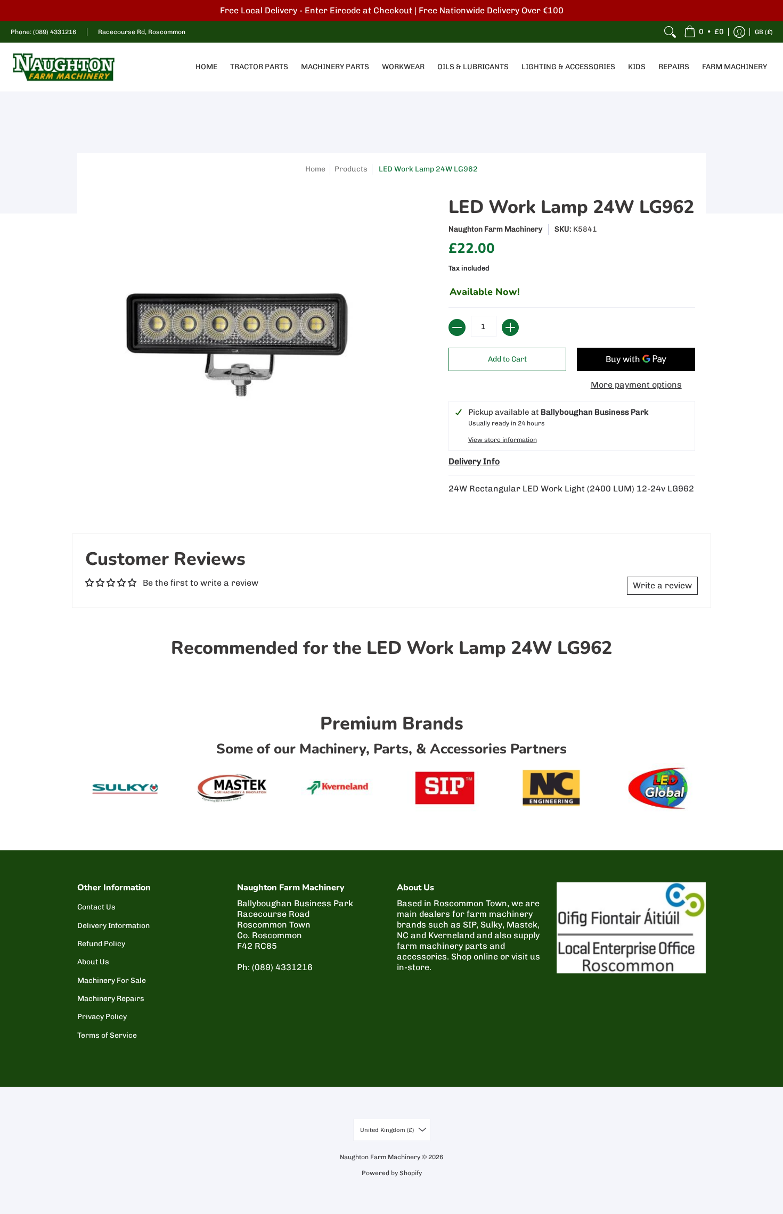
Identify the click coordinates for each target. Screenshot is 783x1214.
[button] (704, 32)
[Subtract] (457, 327)
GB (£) (764, 32)
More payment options (636, 385)
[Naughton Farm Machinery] (64, 67)
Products (351, 169)
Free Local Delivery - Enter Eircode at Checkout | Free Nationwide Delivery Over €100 (392, 10)
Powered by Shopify (392, 1173)
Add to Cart (507, 359)
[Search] (670, 32)
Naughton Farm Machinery (495, 229)
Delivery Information (113, 925)
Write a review (662, 585)
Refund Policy (101, 943)
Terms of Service (107, 1035)
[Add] (510, 327)
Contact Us (96, 907)
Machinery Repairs (110, 998)
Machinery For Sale (111, 980)
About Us (93, 961)
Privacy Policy (102, 1016)
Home (315, 169)
